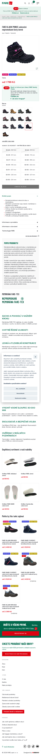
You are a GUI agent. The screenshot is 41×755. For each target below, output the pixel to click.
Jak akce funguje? (18, 99)
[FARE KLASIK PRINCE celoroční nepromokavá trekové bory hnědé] (5, 134)
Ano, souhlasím (20, 388)
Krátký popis (6, 196)
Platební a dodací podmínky (11, 701)
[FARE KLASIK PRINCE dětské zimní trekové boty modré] (28, 118)
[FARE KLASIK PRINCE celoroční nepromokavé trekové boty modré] (21, 126)
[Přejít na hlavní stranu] (7, 4)
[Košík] (32, 3)
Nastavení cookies (20, 398)
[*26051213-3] (11, 462)
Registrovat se (24, 13)
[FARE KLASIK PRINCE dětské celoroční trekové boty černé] (5, 118)
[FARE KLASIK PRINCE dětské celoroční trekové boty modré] (28, 111)
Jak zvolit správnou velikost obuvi (13, 722)
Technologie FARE (8, 231)
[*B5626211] (11, 561)
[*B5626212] (30, 529)
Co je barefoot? (7, 728)
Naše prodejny (7, 685)
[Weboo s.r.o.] (35, 753)
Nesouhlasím (20, 393)
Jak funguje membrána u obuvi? (12, 734)
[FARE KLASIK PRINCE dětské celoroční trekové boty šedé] (21, 111)
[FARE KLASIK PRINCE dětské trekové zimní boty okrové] (13, 111)
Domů (3, 16)
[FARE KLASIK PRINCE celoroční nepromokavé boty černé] (28, 126)
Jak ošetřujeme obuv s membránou (13, 737)
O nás (4, 679)
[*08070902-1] (30, 492)
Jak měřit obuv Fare (8, 141)
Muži (3, 667)
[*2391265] (30, 561)
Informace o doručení (9, 226)
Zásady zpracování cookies (11, 707)
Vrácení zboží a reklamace (13, 712)
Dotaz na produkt (31, 236)
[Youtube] (37, 747)
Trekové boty (21, 16)
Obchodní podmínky (8, 694)
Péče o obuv (6, 731)
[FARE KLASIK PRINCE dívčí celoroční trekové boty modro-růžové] (5, 111)
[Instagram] (29, 747)
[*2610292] (11, 529)
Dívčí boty (13, 16)
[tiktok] (33, 747)
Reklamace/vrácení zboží (10, 697)
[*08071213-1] (30, 462)
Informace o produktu (10, 222)
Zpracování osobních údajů (11, 704)
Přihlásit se (15, 13)
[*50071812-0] (11, 492)
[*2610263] (11, 593)
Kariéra (4, 682)
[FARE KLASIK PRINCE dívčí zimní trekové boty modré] (5, 126)
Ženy (3, 664)
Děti (8, 16)
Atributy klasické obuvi (9, 725)
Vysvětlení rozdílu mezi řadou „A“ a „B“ (14, 740)
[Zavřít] (35, 357)
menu (38, 3)
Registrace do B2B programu (16, 654)
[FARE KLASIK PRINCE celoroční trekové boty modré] (21, 118)
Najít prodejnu (9, 747)
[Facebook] (24, 747)
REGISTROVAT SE (21, 633)
